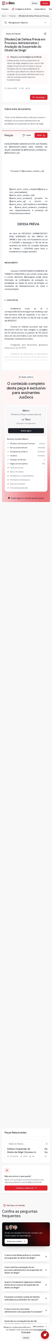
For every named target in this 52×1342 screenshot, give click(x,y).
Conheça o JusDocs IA (24, 1188)
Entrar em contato (14, 1241)
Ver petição (40, 97)
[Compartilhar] (44, 33)
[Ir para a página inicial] (8, 3)
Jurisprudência (40, 9)
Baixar (39, 135)
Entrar (34, 3)
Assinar (45, 3)
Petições (5, 9)
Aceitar (26, 1338)
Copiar (28, 135)
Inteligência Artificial (23, 9)
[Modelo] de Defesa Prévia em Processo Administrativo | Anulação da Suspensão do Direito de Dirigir (34, 16)
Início (4, 16)
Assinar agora (26, 431)
